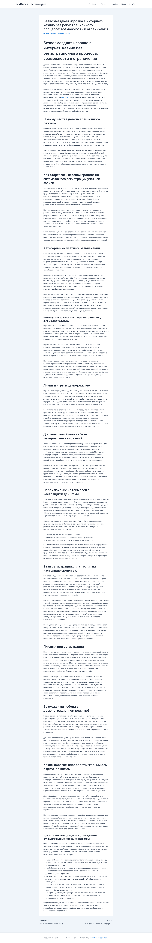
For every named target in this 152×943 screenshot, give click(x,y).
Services (92, 4)
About (123, 4)
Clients (103, 4)
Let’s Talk (132, 4)
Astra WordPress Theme (99, 938)
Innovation (114, 4)
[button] (97, 4)
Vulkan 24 (65, 97)
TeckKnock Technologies (30, 4)
